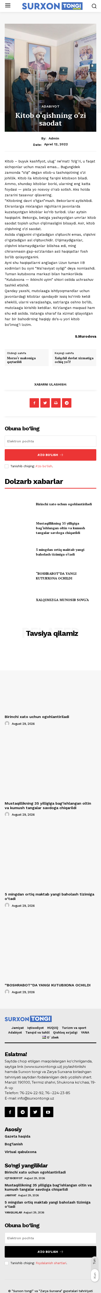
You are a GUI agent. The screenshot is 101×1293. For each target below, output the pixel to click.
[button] (94, 6)
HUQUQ (52, 1028)
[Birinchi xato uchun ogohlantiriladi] (18, 504)
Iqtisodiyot (35, 1028)
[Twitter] (45, 403)
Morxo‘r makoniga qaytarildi (21, 360)
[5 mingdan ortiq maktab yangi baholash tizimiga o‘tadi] (18, 552)
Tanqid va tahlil (37, 1032)
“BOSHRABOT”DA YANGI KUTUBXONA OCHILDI (56, 575)
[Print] (56, 403)
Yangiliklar (13, 1212)
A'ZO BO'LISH (48, 455)
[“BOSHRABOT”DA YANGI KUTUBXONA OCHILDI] (18, 576)
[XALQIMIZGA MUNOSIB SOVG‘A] (18, 600)
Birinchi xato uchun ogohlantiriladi (64, 504)
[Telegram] (66, 403)
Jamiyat (18, 1028)
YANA (85, 1032)
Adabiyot (51, 106)
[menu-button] (7, 6)
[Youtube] (48, 1112)
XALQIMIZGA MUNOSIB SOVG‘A (62, 600)
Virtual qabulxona (20, 1152)
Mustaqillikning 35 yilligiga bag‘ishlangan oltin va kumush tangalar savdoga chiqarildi (60, 528)
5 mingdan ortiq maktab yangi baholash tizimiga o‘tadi (60, 551)
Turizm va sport (74, 1028)
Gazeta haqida (17, 1136)
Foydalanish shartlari (51, 1263)
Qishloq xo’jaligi (65, 1032)
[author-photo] (8, 723)
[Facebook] (34, 403)
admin (54, 138)
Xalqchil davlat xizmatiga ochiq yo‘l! (74, 360)
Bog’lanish (14, 1144)
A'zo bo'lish (43, 466)
